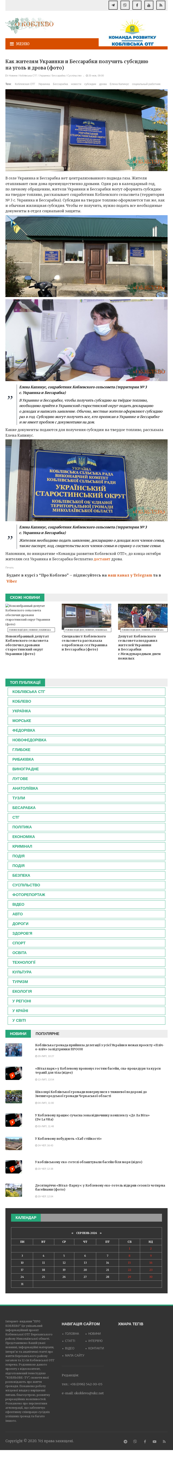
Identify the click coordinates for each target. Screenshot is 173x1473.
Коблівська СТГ (28, 75)
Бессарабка (58, 75)
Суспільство (74, 75)
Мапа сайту (74, 1355)
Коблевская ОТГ (25, 84)
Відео (69, 1348)
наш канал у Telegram (130, 575)
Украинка (44, 75)
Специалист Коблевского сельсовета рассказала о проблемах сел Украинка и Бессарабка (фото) (84, 643)
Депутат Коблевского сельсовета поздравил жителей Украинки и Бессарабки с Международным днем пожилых (139, 647)
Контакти (96, 1348)
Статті (70, 1341)
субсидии (90, 84)
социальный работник (146, 84)
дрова (103, 84)
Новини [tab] (18, 1034)
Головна (72, 1333)
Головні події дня (18, 630)
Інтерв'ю (95, 1341)
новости (76, 84)
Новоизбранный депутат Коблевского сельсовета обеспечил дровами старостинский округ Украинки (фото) (27, 645)
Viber (12, 581)
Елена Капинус (119, 84)
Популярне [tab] (47, 1034)
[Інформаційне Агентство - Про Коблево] (30, 26)
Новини (13, 75)
